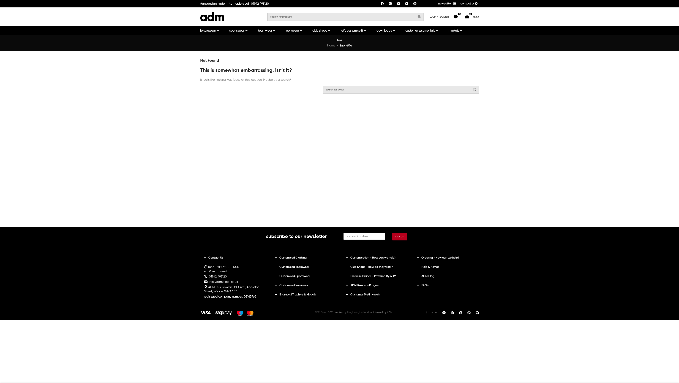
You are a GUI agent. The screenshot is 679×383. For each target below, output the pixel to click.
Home (331, 45)
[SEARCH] (419, 17)
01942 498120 (218, 276)
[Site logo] (212, 16)
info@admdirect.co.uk (223, 282)
